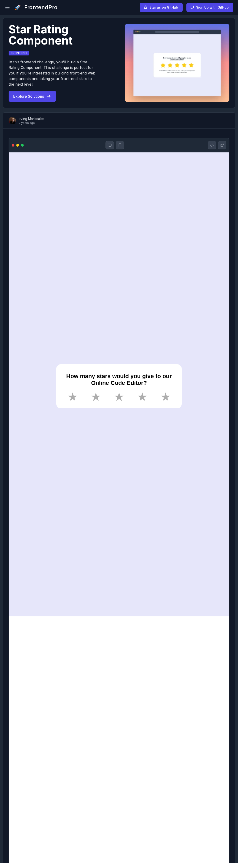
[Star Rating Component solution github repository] (212, 145)
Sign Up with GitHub (212, 7)
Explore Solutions (28, 96)
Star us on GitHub (163, 7)
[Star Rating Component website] (222, 145)
